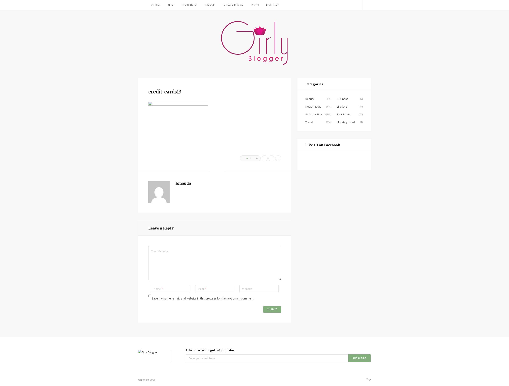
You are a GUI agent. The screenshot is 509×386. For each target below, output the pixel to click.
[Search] (366, 5)
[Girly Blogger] (254, 43)
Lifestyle (210, 5)
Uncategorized (346, 122)
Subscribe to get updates (210, 350)
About (171, 5)
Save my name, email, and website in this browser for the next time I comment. (203, 298)
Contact (155, 5)
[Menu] (142, 5)
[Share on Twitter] (271, 158)
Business (342, 99)
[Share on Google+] (278, 158)
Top (368, 379)
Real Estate (272, 5)
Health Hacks (189, 5)
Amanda (183, 183)
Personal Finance (233, 5)
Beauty (309, 99)
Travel (255, 5)
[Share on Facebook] (265, 158)
